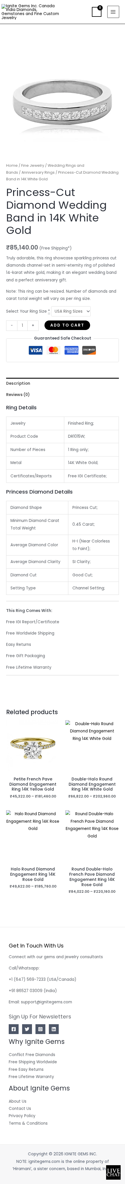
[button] (83, 12)
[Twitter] (27, 1029)
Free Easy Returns (26, 1069)
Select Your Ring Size (28, 311)
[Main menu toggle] (113, 12)
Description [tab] (18, 383)
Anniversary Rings (38, 172)
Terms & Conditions (28, 1123)
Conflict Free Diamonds (32, 1054)
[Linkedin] (54, 1029)
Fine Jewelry (32, 165)
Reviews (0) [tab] (18, 394)
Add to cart (67, 325)
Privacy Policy (22, 1116)
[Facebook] (14, 1029)
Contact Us (20, 1108)
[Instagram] (40, 1029)
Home (12, 165)
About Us (17, 1101)
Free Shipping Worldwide (33, 1062)
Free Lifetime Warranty (31, 1076)
